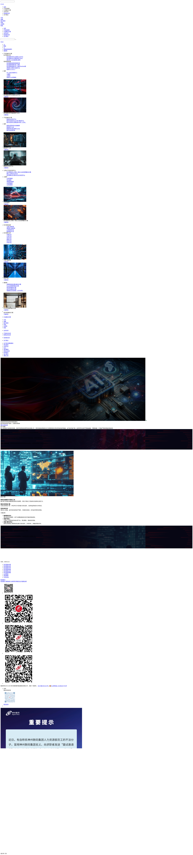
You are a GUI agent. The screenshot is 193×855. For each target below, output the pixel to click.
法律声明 (13, 581)
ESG (5, 348)
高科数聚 (6, 575)
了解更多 (6, 96)
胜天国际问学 (7, 567)
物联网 (5, 50)
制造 (2, 25)
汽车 (2, 17)
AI (4, 44)
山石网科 (6, 574)
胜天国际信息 (7, 566)
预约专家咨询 (4, 425)
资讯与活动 (7, 351)
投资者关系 (7, 34)
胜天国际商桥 (7, 572)
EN (3, 4)
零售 (2, 22)
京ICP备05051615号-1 (43, 686)
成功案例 (6, 349)
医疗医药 (3, 20)
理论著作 (6, 344)
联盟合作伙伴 (7, 334)
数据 (5, 46)
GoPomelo (6, 577)
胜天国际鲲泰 (7, 569)
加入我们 (6, 354)
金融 (2, 19)
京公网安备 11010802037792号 (59, 686)
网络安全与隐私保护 (21, 581)
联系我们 (6, 352)
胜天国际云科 (7, 571)
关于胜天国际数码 (8, 343)
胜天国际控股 (7, 564)
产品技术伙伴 (7, 333)
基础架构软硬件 (8, 49)
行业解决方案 (7, 31)
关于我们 (6, 36)
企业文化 (6, 346)
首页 (5, 28)
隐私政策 (8, 581)
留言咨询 (6, 704)
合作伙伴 (6, 33)
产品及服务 (7, 30)
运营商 (2, 24)
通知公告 (6, 355)
